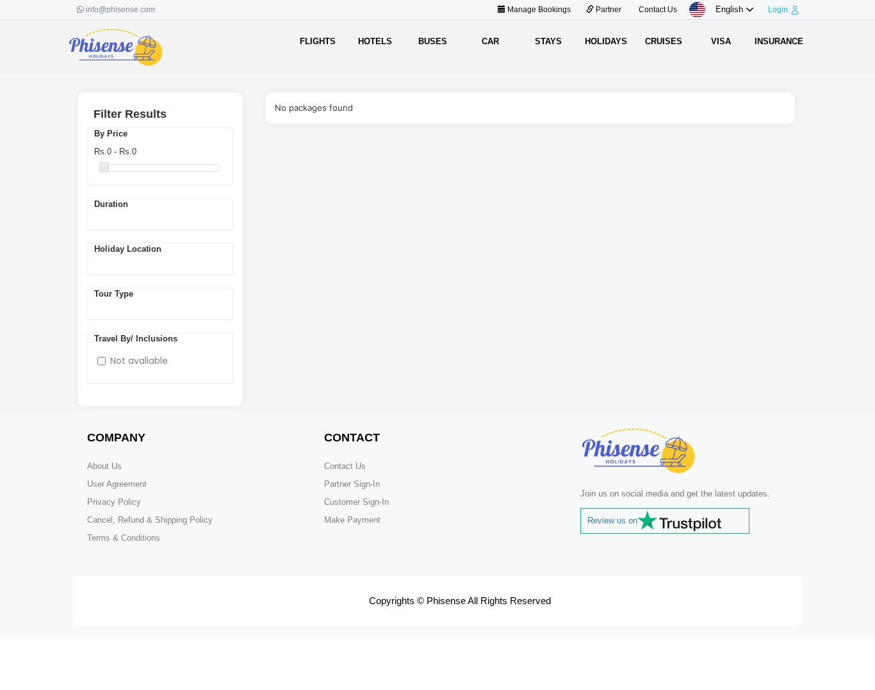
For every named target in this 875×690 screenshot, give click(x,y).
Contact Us (657, 9)
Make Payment (352, 520)
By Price (110, 133)
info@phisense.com (120, 9)
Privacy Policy (114, 502)
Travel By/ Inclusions (135, 338)
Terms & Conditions (123, 538)
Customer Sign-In (356, 502)
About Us (104, 466)
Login (778, 9)
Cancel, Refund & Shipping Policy (150, 520)
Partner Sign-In (352, 484)
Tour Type (113, 294)
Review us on (612, 520)
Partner (607, 9)
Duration (111, 204)
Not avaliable (139, 360)
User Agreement (117, 484)
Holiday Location (127, 249)
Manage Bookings (538, 9)
